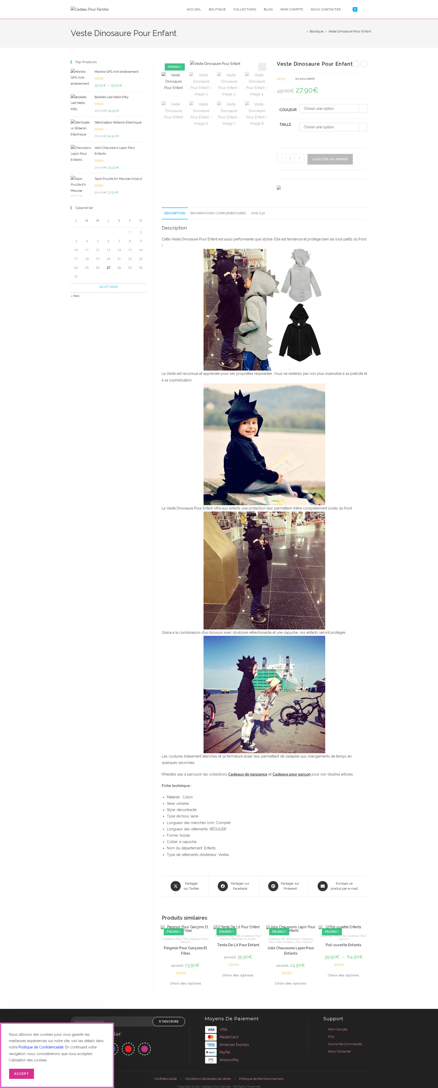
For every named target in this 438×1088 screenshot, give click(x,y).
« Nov (75, 296)
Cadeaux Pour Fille (175, 939)
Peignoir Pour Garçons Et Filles (185, 950)
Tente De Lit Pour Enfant (238, 945)
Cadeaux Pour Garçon (194, 940)
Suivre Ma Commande (345, 1044)
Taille (285, 124)
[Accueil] (303, 31)
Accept (21, 1074)
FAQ (331, 1037)
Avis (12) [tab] (258, 213)
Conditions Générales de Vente (208, 1079)
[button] (262, 67)
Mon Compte (337, 1029)
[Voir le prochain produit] (363, 63)
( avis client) (305, 78)
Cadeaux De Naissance (284, 939)
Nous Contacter (339, 1051)
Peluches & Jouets (243, 939)
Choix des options (185, 983)
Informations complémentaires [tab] (218, 213)
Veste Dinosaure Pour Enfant (349, 31)
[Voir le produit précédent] (355, 63)
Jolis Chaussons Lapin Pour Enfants (290, 950)
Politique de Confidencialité (41, 1047)
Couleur (288, 110)
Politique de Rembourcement (261, 1079)
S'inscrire (169, 1021)
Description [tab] (174, 213)
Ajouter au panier (330, 159)
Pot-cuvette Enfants (343, 945)
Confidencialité (165, 1079)
